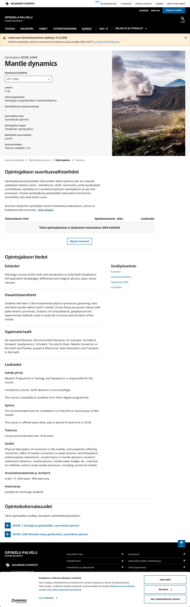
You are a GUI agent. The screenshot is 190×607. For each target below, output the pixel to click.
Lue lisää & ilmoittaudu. (107, 42)
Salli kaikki (165, 579)
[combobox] (28, 79)
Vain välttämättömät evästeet (165, 599)
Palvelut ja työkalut (129, 28)
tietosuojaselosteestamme (67, 589)
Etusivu (10, 28)
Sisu (103, 28)
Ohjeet (43, 28)
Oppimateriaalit (119, 282)
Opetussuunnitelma (16, 72)
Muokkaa (163, 589)
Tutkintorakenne (65, 28)
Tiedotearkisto (73, 560)
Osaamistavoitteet (121, 276)
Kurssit (87, 28)
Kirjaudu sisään (174, 10)
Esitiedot (116, 271)
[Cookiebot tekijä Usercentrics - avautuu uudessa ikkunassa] (19, 601)
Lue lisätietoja (46, 598)
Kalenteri (26, 28)
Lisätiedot (116, 287)
